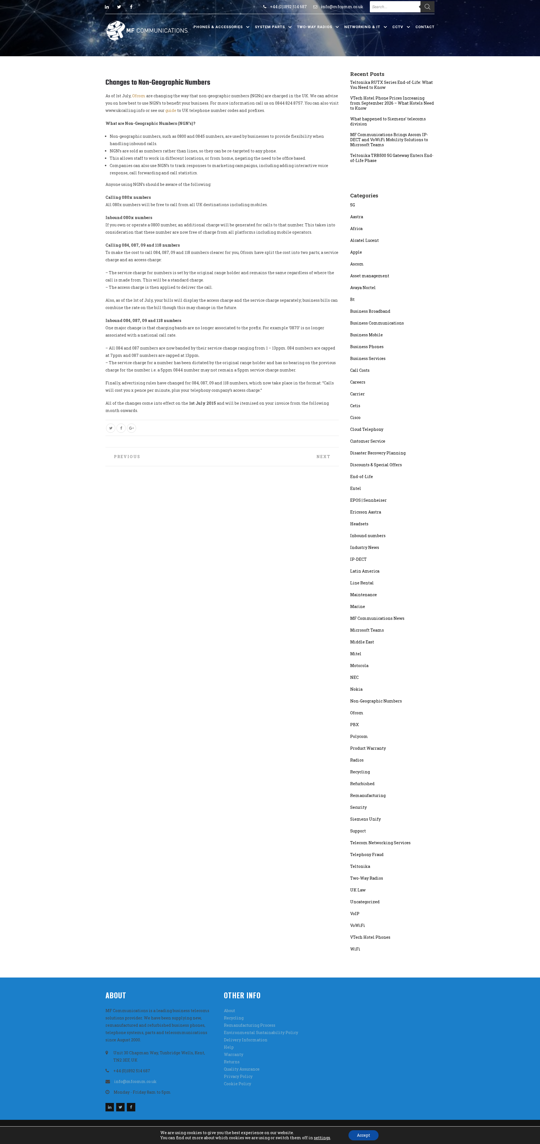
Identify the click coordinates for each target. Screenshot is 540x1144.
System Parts (270, 27)
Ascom (357, 264)
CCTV (397, 27)
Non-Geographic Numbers (376, 701)
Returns (232, 1061)
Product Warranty (368, 748)
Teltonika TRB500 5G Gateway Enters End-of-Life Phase (391, 158)
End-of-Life (361, 476)
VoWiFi (357, 925)
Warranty (233, 1054)
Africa (356, 228)
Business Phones (367, 346)
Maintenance (363, 594)
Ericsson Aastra (365, 512)
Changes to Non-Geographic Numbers (157, 82)
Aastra (356, 216)
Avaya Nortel (363, 287)
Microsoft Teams (367, 630)
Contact (425, 27)
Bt (352, 299)
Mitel (355, 653)
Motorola (359, 665)
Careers (357, 382)
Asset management (369, 275)
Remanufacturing (368, 795)
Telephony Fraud (367, 854)
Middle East (362, 642)
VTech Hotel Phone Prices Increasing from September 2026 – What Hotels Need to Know (392, 103)
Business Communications (377, 323)
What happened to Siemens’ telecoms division (388, 121)
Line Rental (362, 582)
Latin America (364, 571)
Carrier (357, 394)
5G (352, 205)
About (229, 1010)
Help (229, 1047)
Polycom (359, 736)
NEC (354, 677)
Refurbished (362, 783)
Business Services (368, 358)
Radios (357, 760)
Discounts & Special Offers (376, 464)
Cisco (355, 417)
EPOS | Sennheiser (368, 500)
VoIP (354, 913)
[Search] (427, 6)
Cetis (355, 405)
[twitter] (119, 6)
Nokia (356, 689)
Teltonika (360, 866)
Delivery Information (245, 1039)
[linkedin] (107, 6)
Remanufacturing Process (249, 1025)
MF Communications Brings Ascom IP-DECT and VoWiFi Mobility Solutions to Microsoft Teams (389, 139)
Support (358, 831)
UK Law (358, 890)
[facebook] (131, 6)
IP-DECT (358, 559)
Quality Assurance (242, 1069)
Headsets (359, 523)
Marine (357, 606)
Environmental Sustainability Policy (261, 1032)
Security (358, 807)
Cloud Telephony (366, 429)
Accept (363, 1135)
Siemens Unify (365, 819)
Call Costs (360, 370)
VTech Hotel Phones (370, 937)
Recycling (360, 771)
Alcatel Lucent (364, 240)
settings (322, 1137)
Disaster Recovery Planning (378, 453)
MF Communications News (377, 618)
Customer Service (367, 441)
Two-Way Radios (314, 27)
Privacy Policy (238, 1076)
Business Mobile (366, 334)
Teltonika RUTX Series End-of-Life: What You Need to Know (391, 85)
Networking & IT (362, 27)
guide (170, 110)
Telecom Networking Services (380, 842)
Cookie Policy (237, 1083)
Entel (355, 488)
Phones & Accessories (218, 27)
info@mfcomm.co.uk (342, 6)
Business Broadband (370, 311)
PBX (354, 724)
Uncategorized (365, 901)
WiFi (355, 949)
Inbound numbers (368, 535)
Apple (356, 252)
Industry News (364, 547)
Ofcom (138, 95)
